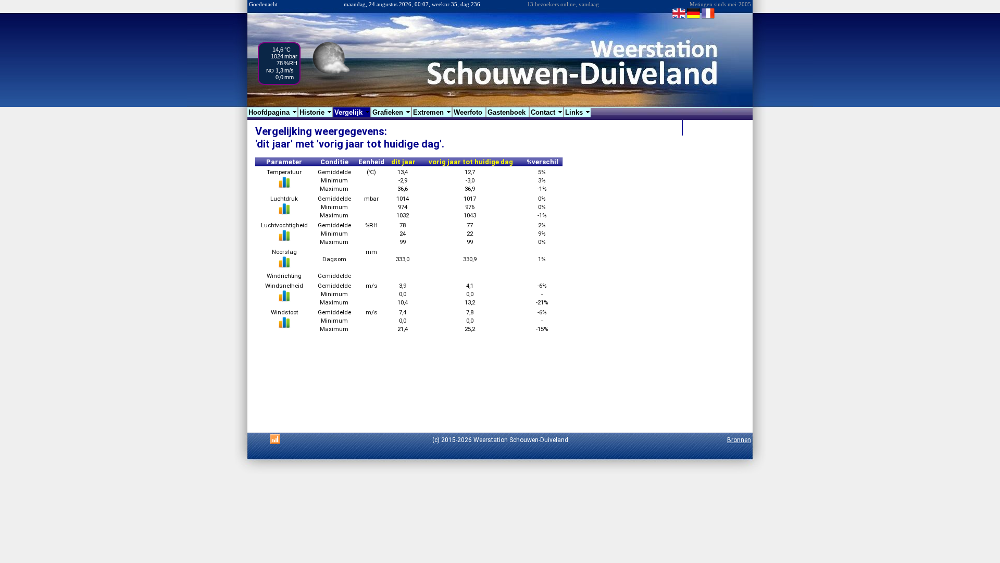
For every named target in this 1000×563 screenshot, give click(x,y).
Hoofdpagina (272, 112)
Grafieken (391, 112)
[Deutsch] (693, 17)
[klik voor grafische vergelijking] (284, 186)
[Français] (708, 17)
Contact (547, 112)
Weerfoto (469, 112)
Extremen (432, 112)
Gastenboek (508, 112)
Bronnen (739, 440)
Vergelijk (352, 112)
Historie (315, 112)
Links (578, 112)
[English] (678, 17)
